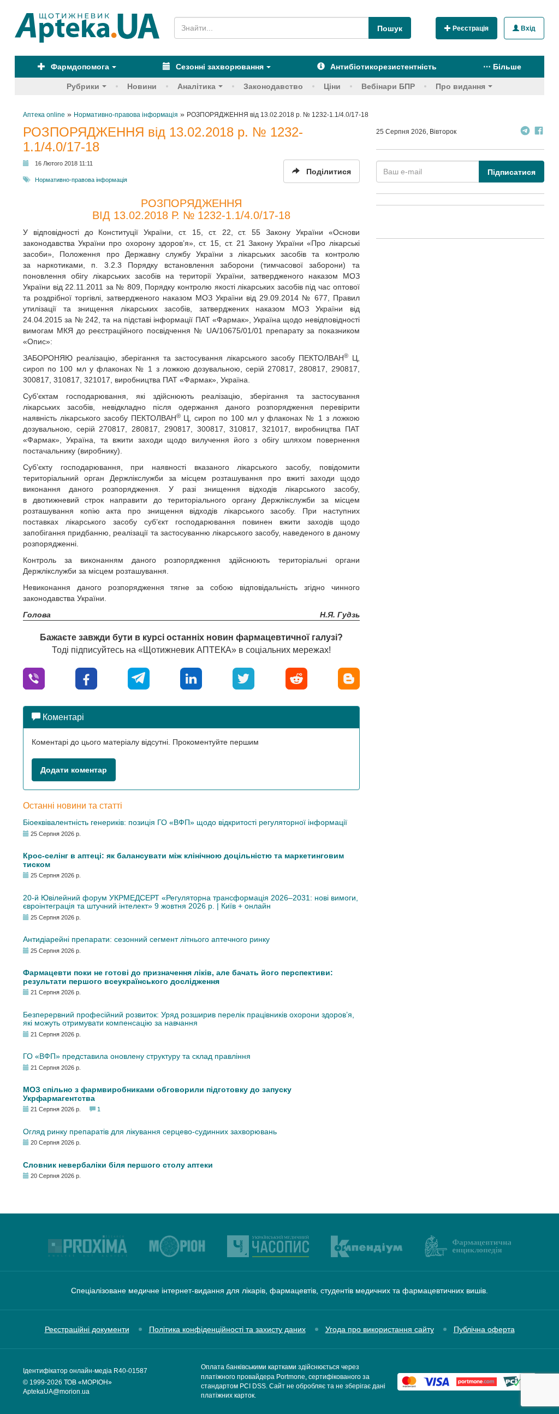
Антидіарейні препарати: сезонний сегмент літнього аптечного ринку (146, 939)
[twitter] (243, 677)
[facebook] (86, 677)
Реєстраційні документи (87, 1329)
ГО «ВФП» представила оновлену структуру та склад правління (137, 1056)
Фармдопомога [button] (79, 66)
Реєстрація (470, 28)
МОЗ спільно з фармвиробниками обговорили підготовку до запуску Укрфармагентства (157, 1093)
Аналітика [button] (196, 86)
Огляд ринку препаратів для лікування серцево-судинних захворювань (150, 1131)
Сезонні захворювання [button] (219, 66)
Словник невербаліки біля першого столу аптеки (118, 1164)
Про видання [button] (460, 86)
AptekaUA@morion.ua (56, 1391)
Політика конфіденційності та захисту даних (227, 1329)
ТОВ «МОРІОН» (88, 1382)
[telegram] (139, 677)
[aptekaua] (349, 677)
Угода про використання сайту (379, 1329)
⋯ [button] (502, 66)
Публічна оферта (484, 1329)
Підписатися (511, 172)
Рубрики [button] (83, 86)
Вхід (527, 28)
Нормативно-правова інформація (81, 179)
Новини (142, 86)
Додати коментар (73, 769)
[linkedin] (191, 677)
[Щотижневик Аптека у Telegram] (525, 132)
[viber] (34, 677)
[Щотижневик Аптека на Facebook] (538, 132)
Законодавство (273, 86)
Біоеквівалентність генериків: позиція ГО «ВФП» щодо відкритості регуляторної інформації (185, 822)
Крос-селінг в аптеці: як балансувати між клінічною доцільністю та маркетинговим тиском (183, 859)
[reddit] (296, 677)
